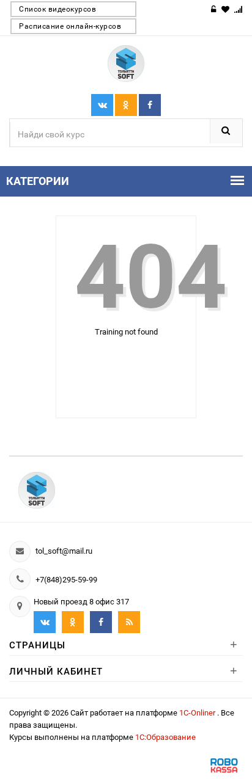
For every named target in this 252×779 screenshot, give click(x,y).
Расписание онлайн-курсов (70, 26)
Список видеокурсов (57, 9)
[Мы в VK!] (102, 105)
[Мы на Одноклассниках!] (73, 622)
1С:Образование (165, 737)
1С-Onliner (198, 712)
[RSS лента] (129, 622)
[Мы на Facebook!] (126, 105)
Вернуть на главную (133, 369)
